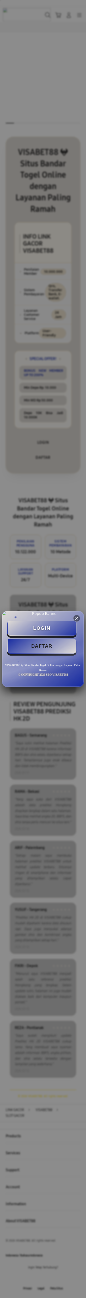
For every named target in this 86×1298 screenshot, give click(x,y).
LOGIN (41, 628)
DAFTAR (41, 646)
